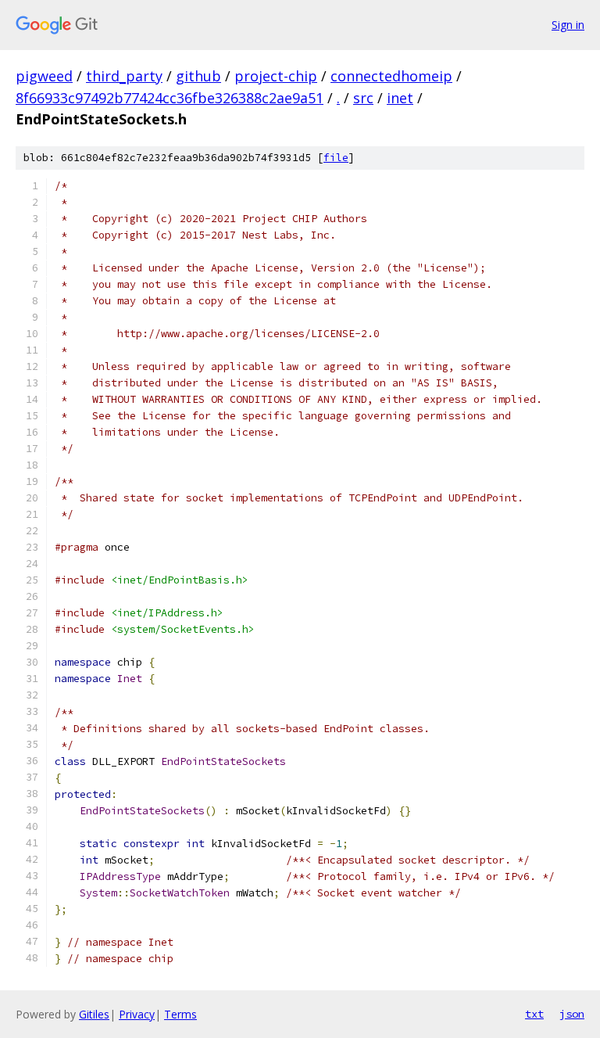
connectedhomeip (391, 75)
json (571, 1014)
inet (400, 97)
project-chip (275, 75)
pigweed (44, 75)
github (198, 75)
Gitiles (94, 1014)
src (363, 97)
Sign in (568, 24)
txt (534, 1014)
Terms (180, 1014)
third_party (124, 75)
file (335, 157)
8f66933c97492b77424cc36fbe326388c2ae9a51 (169, 97)
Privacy (137, 1014)
